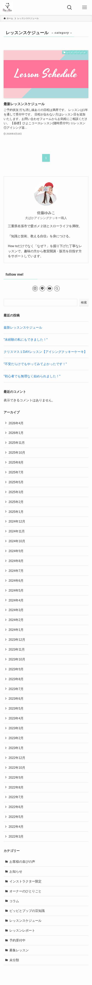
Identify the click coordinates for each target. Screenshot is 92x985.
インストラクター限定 (25, 881)
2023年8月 (16, 679)
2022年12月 (17, 758)
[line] (42, 288)
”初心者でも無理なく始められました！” (32, 376)
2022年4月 (16, 826)
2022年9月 (16, 777)
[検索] (57, 288)
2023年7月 (16, 689)
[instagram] (35, 288)
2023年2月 (16, 738)
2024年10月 (17, 541)
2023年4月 (16, 718)
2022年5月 (16, 817)
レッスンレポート (22, 930)
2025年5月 (16, 482)
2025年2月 (16, 502)
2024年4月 (16, 600)
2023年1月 (16, 748)
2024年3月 (16, 610)
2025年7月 (16, 472)
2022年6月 (16, 807)
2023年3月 (16, 728)
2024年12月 (17, 521)
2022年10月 (17, 767)
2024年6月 (16, 580)
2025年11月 (17, 442)
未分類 (14, 960)
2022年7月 (16, 797)
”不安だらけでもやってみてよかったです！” (35, 364)
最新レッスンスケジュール (23, 327)
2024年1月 (16, 629)
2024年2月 (16, 620)
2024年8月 (16, 561)
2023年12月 (17, 639)
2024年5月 (16, 590)
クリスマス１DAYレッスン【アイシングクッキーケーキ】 (45, 352)
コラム (14, 901)
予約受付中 (17, 940)
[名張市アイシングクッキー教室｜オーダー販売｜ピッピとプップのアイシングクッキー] (7, 7)
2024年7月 (16, 571)
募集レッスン (19, 950)
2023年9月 (16, 669)
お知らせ (15, 871)
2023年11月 (17, 649)
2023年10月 (17, 659)
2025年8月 (16, 462)
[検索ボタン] (69, 7)
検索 (84, 302)
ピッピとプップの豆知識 (27, 910)
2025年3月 (16, 492)
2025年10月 (17, 452)
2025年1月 (16, 512)
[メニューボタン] (84, 7)
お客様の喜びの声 (22, 861)
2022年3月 (16, 836)
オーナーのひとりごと (25, 891)
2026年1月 (16, 433)
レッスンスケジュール (25, 920)
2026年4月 (16, 423)
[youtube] (49, 288)
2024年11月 (17, 531)
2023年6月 (16, 698)
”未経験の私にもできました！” (25, 339)
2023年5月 (16, 708)
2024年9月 (16, 551)
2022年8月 (16, 787)
